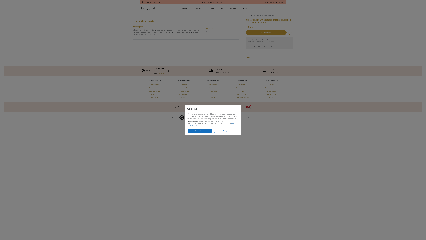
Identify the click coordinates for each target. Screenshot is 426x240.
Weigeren (226, 131)
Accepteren (199, 131)
